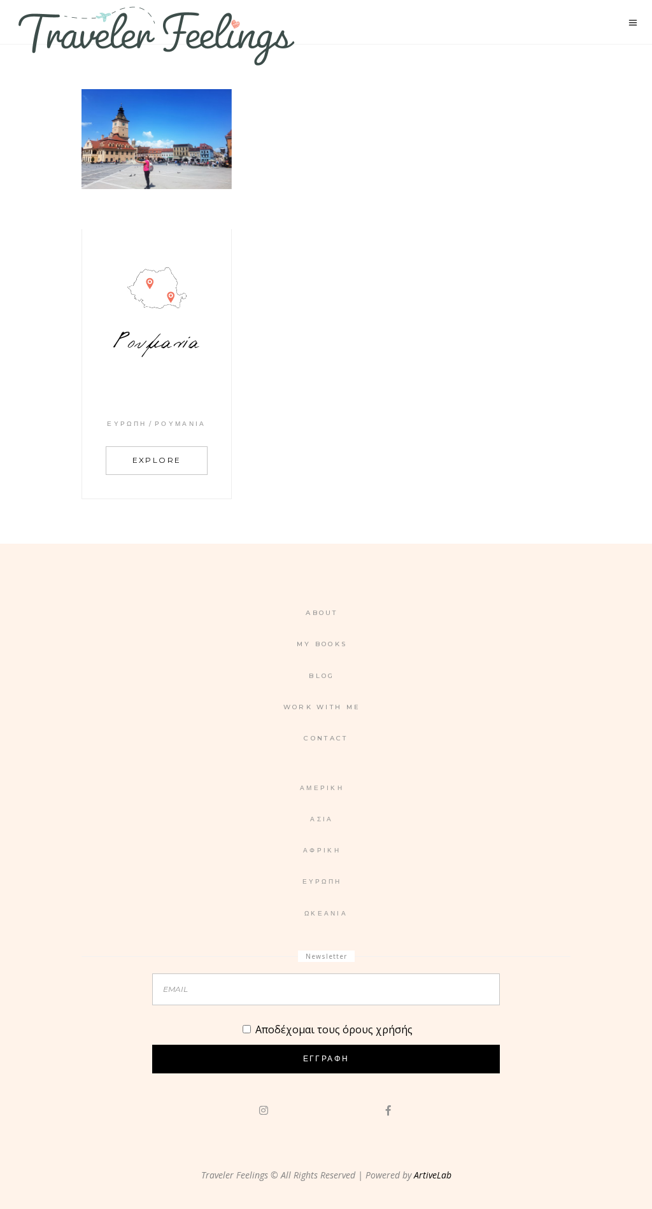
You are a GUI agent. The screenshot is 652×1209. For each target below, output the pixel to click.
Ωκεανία (326, 913)
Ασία (321, 819)
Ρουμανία (180, 424)
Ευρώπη (126, 424)
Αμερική (322, 788)
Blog (321, 676)
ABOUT (322, 613)
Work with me (322, 707)
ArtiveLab (432, 1175)
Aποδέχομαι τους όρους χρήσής (334, 1029)
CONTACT (326, 738)
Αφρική (322, 850)
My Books (322, 644)
